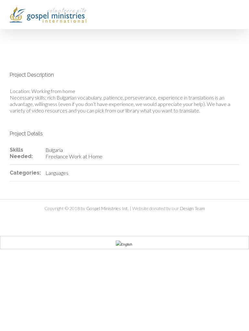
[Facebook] (108, 220)
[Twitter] (119, 220)
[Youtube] (130, 220)
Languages (56, 173)
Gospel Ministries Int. (107, 208)
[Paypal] (141, 220)
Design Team (192, 208)
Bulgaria (54, 150)
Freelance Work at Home (73, 156)
